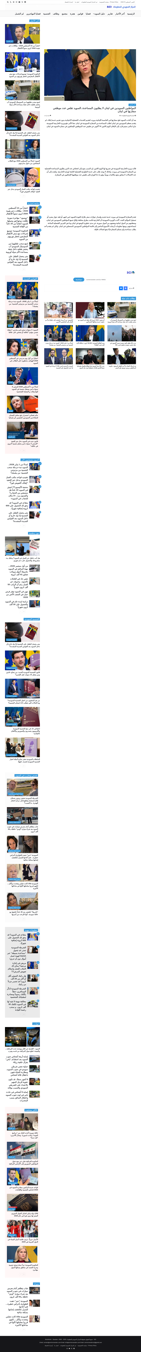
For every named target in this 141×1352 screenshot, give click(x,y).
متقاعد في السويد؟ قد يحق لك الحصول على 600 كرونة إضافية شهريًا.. (17, 506)
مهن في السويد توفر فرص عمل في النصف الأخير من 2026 (16, 594)
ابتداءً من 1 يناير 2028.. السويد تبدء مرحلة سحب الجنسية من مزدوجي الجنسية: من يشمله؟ (23, 303)
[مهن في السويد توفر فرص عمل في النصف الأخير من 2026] (34, 593)
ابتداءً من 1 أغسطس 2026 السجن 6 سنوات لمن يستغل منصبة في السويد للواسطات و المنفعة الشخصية (25, 389)
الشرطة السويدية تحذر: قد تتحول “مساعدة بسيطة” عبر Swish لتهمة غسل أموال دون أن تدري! (16, 953)
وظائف (56, 13)
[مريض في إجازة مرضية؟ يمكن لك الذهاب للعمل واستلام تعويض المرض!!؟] (32, 965)
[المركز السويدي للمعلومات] (70, 7)
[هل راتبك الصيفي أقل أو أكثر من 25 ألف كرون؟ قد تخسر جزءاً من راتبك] (32, 978)
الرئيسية (131, 13)
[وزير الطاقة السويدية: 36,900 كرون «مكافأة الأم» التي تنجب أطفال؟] (90, 333)
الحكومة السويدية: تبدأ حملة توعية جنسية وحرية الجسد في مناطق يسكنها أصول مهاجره (23, 1267)
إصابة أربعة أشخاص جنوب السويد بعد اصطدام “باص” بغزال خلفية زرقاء (16, 1059)
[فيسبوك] (125, 288)
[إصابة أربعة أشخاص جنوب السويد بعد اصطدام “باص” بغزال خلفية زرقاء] (34, 1058)
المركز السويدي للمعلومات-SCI (127, 115)
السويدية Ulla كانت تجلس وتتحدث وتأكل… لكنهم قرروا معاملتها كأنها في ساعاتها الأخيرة (22, 886)
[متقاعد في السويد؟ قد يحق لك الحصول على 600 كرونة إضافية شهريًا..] (34, 505)
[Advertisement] (90, 33)
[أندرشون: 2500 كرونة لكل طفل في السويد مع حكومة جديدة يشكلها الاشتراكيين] (90, 310)
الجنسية (46, 13)
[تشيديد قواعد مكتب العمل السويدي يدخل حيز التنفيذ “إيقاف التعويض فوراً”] (34, 479)
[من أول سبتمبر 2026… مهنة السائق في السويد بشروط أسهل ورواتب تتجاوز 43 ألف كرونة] (34, 568)
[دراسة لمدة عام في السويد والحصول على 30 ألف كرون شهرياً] (34, 603)
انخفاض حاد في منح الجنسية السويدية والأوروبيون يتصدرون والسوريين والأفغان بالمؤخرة (25, 731)
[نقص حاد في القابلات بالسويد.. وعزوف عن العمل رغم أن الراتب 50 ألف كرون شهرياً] (34, 581)
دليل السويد (99, 13)
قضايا (88, 13)
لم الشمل (19, 13)
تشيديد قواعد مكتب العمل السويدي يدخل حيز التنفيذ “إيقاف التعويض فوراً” (17, 480)
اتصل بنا (77, 2)
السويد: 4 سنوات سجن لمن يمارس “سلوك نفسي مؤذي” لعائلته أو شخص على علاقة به (22, 332)
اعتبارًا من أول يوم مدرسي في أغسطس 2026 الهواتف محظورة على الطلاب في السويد (23, 360)
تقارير (110, 13)
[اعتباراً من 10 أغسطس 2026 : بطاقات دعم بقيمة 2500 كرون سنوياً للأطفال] (34, 210)
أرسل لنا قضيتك (69, 2)
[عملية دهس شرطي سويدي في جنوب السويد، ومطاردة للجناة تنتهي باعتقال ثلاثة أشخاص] (34, 1068)
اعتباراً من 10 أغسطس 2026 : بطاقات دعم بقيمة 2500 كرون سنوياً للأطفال (17, 211)
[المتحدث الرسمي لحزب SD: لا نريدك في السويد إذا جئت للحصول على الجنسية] (58, 356)
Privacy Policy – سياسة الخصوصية (108, 2)
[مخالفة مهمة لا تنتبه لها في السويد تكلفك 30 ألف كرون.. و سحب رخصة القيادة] (32, 1003)
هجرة (72, 13)
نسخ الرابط (79, 279)
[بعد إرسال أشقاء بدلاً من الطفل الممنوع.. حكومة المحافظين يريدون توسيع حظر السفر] (121, 356)
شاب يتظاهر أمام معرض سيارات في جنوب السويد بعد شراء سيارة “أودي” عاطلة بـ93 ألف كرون (22, 829)
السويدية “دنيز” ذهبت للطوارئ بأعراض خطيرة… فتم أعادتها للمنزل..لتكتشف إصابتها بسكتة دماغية (24, 857)
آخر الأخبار (120, 13)
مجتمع (64, 13)
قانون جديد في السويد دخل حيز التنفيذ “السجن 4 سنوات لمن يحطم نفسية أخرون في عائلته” (22, 443)
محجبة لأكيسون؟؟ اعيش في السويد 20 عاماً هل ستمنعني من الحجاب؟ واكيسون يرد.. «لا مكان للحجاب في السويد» (17, 493)
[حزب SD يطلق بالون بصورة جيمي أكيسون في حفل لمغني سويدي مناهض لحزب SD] (121, 333)
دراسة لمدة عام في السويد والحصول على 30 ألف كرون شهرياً (16, 604)
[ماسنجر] (121, 288)
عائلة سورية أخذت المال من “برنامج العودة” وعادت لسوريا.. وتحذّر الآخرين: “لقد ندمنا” (24, 1135)
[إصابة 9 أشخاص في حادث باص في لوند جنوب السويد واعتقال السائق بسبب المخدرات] (34, 1094)
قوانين (80, 13)
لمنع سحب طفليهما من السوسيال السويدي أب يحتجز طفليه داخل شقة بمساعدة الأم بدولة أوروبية (23, 104)
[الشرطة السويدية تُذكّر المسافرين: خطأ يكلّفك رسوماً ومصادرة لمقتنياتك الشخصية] (32, 990)
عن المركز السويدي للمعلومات (89, 2)
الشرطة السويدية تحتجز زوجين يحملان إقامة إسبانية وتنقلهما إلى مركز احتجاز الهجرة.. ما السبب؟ (24, 800)
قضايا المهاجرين (33, 13)
